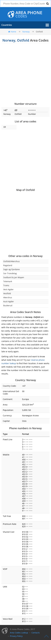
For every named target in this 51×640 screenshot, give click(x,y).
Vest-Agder (8, 289)
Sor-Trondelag (10, 273)
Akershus (7, 297)
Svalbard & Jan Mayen (13, 277)
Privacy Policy (16, 636)
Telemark (7, 281)
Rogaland (7, 265)
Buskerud (7, 305)
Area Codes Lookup (19, 632)
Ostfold (39, 31)
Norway (26, 31)
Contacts (35, 632)
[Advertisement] (25, 72)
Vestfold (7, 293)
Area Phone (28, 14)
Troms (6, 285)
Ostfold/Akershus (11, 261)
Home (13, 31)
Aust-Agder (8, 301)
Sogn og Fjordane (11, 269)
